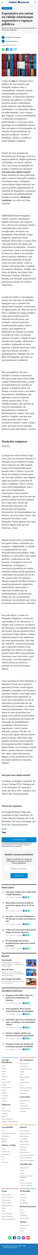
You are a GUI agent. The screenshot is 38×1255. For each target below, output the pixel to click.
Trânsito (4, 1101)
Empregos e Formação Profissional (26, 1176)
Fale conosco (23, 1093)
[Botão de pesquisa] (35, 2)
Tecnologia (5, 1095)
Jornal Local (23, 1197)
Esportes (4, 1085)
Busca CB (4, 1116)
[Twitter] (11, 50)
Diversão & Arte (6, 1082)
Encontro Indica (24, 1218)
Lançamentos (24, 1139)
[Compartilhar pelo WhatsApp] (28, 898)
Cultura (22, 1080)
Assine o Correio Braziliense (10, 1121)
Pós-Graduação (24, 1090)
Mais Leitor (5, 1162)
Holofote (4, 1093)
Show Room (23, 1147)
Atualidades (23, 1215)
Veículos (22, 1173)
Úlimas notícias (24, 1141)
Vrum (4, 1191)
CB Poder (22, 1200)
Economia (4, 1076)
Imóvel (23, 1127)
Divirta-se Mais (9, 1145)
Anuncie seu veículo (7, 1197)
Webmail (4, 1141)
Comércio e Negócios (26, 1185)
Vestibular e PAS (24, 1082)
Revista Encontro (28, 1206)
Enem (21, 1074)
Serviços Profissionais (26, 1183)
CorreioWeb (7, 1127)
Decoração (23, 1149)
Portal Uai (23, 1228)
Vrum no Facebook (7, 1213)
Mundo (4, 1079)
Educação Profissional (26, 1088)
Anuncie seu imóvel (25, 1133)
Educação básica (24, 1063)
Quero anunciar (24, 1168)
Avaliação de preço (7, 1205)
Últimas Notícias (24, 1077)
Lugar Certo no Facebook (27, 1155)
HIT (3, 1157)
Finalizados (23, 1111)
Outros (23, 1222)
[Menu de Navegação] (3, 2)
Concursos (25, 1097)
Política (4, 1071)
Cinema (4, 1149)
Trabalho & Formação (26, 1069)
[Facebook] (7, 50)
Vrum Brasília (24, 1203)
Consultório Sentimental (9, 1133)
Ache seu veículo (6, 1195)
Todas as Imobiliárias (26, 1158)
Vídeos (4, 1208)
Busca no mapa (24, 1136)
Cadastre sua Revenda (8, 1219)
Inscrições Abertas (25, 1108)
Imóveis (22, 1170)
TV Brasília (25, 1191)
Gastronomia (5, 1136)
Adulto (22, 1180)
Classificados (26, 1164)
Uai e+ (22, 1231)
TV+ (3, 1159)
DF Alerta (23, 1195)
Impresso (6, 1104)
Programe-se (5, 1151)
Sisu (21, 1085)
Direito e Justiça (6, 1111)
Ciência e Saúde (6, 1087)
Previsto (22, 1103)
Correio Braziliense (7, 1061)
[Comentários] (15, 50)
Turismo (4, 1098)
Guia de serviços (24, 1144)
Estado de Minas (24, 1225)
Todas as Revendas (7, 1216)
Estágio (22, 1072)
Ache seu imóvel (24, 1131)
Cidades (4, 1068)
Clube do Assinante (7, 1119)
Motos (3, 1211)
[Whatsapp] (3, 50)
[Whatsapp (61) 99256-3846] (10, 1237)
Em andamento (24, 1106)
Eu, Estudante (26, 1060)
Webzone (4, 1139)
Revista (22, 1213)
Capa (3, 1066)
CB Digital (4, 1113)
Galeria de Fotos (24, 1152)
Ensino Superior (24, 1066)
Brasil (3, 1074)
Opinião (4, 1090)
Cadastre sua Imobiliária (27, 1160)
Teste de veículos (7, 1203)
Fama (3, 1131)
